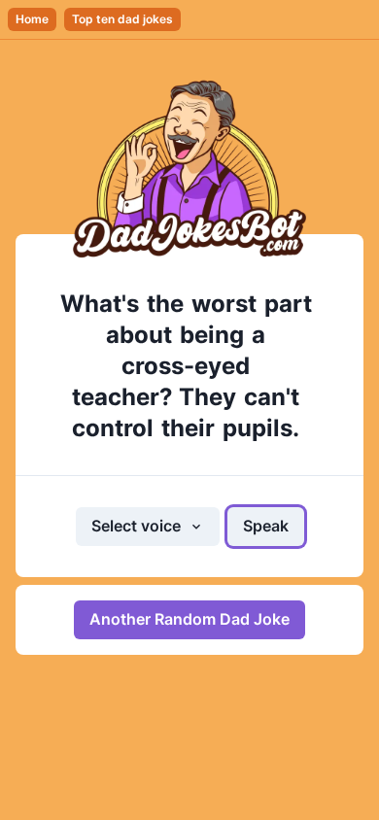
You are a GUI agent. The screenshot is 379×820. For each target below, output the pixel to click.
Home (32, 19)
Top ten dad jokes (122, 19)
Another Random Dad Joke (189, 619)
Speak (266, 525)
